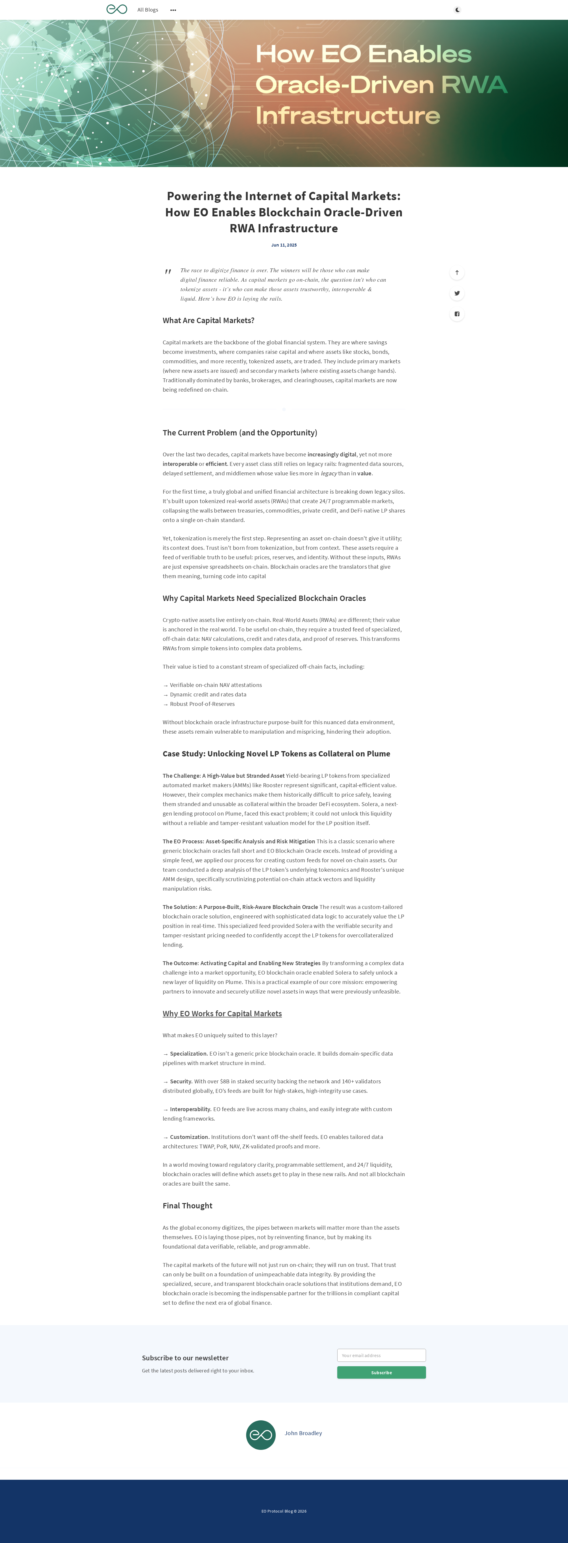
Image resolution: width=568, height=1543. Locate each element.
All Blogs (148, 9)
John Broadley (303, 1433)
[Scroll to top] (457, 272)
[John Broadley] (261, 1435)
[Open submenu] (173, 10)
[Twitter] (457, 293)
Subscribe (381, 1372)
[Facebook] (457, 314)
